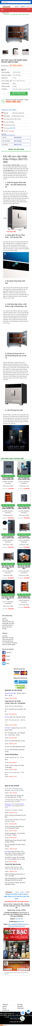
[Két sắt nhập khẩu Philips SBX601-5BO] (24, 468)
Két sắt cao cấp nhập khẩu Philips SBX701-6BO (24, 567)
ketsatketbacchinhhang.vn (18, 1017)
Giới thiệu (20, 1004)
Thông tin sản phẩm (8, 110)
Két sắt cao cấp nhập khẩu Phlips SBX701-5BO (8, 567)
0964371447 (20, 921)
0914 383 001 (19, 918)
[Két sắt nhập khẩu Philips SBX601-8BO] (8, 526)
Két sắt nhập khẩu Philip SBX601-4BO (8, 478)
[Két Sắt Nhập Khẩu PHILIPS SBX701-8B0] (24, 587)
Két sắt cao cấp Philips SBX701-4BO (24, 537)
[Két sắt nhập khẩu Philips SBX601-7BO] (24, 497)
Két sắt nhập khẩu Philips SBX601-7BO (24, 507)
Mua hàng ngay (19, 93)
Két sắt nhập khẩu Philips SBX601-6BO (8, 507)
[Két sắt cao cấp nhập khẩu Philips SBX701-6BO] (24, 556)
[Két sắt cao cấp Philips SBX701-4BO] (24, 526)
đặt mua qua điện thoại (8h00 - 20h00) (17, 101)
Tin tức (4, 1008)
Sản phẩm (20, 1006)
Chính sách (20, 1008)
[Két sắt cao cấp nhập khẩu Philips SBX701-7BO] (8, 587)
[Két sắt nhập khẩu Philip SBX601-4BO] (8, 468)
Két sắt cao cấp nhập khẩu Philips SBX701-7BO (8, 598)
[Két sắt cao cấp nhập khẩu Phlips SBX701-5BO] (5, 52)
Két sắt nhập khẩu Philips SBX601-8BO (8, 537)
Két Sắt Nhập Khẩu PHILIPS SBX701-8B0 (24, 597)
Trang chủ (5, 1004)
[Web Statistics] (3, 1025)
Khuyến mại (5, 1010)
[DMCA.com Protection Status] (19, 686)
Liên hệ (4, 1006)
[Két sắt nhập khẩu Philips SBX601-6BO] (8, 497)
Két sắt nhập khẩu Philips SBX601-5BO (24, 478)
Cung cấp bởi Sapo (16, 1022)
